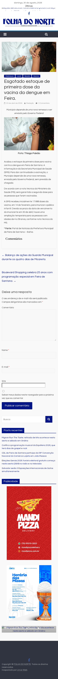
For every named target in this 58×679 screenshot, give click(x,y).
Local (19, 76)
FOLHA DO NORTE (22, 664)
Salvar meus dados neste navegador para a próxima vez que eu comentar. (28, 396)
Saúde (27, 76)
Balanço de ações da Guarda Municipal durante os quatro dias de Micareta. (27, 257)
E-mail (6, 367)
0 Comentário (44, 103)
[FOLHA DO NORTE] (29, 20)
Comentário (8, 307)
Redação (30, 103)
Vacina (36, 76)
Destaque (10, 76)
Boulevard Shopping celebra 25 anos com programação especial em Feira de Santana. (27, 276)
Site (4, 381)
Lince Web (22, 670)
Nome (5, 350)
